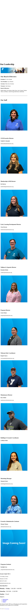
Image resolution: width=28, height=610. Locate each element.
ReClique (7, 608)
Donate (4, 601)
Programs (5, 600)
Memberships (5, 599)
